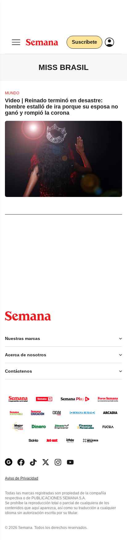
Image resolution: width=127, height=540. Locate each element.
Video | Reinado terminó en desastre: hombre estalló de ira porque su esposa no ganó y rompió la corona (61, 106)
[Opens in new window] (21, 462)
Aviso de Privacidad (28, 478)
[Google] (8, 462)
